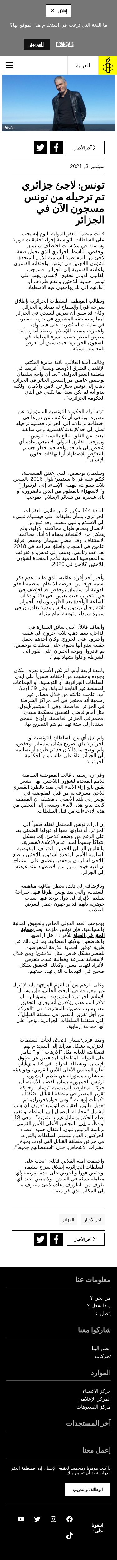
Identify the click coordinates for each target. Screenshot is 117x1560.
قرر (82, 1123)
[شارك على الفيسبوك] (56, 147)
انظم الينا (101, 1348)
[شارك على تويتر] (40, 147)
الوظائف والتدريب (88, 1489)
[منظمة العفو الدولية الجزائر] (107, 65)
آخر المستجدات (88, 1423)
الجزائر (68, 1219)
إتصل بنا (102, 1313)
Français (65, 44)
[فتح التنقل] (9, 65)
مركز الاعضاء (97, 1391)
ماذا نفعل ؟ (99, 1306)
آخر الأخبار (92, 1219)
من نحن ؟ (100, 1298)
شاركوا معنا (94, 1330)
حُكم (100, 479)
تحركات (103, 1356)
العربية (37, 44)
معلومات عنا (93, 1279)
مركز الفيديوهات (93, 1407)
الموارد (101, 1372)
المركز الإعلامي (94, 1399)
